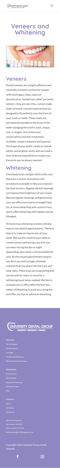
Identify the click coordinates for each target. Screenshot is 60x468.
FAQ (7, 391)
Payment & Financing (14, 382)
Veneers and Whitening (15, 357)
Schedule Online (12, 386)
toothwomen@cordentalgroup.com (19, 432)
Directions (10, 408)
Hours (8, 403)
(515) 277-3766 (18, 428)
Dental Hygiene (12, 344)
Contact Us (10, 412)
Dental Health (11, 378)
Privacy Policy (11, 374)
